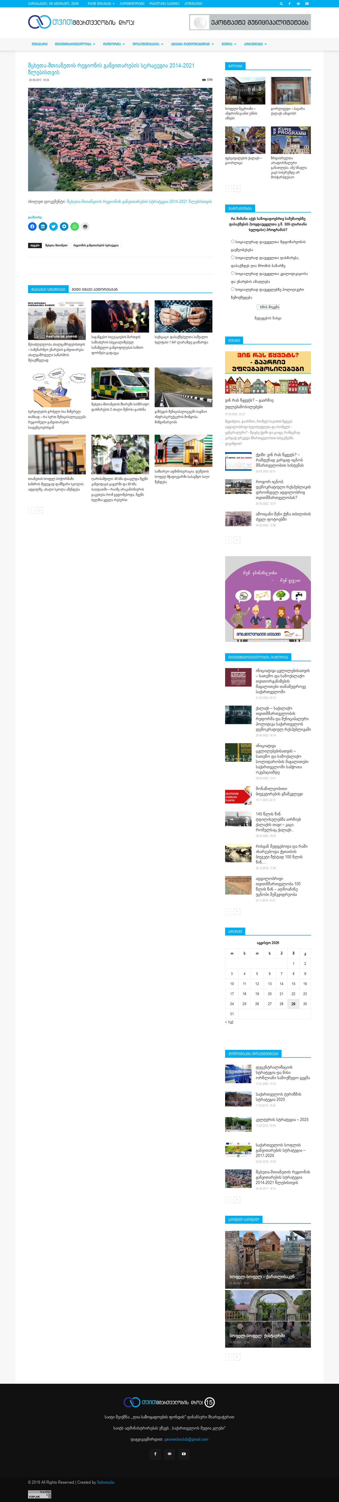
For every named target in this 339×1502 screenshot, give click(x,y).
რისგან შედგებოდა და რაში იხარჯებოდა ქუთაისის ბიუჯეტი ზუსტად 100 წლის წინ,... (281, 854)
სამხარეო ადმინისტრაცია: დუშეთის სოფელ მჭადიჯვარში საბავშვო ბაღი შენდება (182, 476)
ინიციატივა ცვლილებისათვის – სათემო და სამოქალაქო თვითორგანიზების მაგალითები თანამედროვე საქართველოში (283, 681)
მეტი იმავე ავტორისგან (95, 289)
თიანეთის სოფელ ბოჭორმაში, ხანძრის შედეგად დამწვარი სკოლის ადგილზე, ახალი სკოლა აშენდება (55, 484)
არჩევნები (253, 44)
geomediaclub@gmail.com (186, 1439)
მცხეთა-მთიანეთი (56, 245)
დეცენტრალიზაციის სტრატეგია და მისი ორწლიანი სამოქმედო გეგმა (283, 1072)
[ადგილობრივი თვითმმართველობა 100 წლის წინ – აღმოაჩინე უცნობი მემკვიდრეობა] (238, 885)
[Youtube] (307, 3)
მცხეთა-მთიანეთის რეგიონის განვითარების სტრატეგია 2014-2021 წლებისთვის (139, 202)
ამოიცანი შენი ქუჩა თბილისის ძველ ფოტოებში (283, 516)
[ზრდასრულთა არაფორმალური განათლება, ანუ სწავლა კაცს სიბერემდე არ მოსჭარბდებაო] (291, 140)
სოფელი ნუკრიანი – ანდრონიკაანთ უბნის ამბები (241, 113)
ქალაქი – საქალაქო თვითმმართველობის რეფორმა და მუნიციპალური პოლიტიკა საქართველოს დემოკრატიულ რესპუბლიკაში (283, 718)
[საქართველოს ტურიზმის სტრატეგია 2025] (238, 1099)
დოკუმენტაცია (146, 44)
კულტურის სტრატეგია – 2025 (282, 1120)
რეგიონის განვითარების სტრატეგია (96, 245)
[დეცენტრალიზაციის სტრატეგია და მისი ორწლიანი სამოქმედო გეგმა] (238, 1074)
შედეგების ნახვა (268, 318)
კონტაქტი (193, 4)
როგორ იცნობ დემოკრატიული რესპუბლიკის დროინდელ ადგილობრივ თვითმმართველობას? (283, 490)
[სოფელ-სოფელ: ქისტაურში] (268, 1319)
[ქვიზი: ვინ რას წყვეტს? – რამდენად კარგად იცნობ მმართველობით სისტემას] (238, 461)
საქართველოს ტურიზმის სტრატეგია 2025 (278, 1096)
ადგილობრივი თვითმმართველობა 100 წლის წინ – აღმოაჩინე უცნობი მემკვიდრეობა (278, 886)
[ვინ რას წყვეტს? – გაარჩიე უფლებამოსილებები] (268, 372)
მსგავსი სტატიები (48, 289)
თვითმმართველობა (73, 44)
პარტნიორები (132, 4)
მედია (227, 44)
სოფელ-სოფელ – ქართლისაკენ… (264, 1277)
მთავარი (39, 44)
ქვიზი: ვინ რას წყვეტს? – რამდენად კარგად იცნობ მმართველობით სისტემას (280, 460)
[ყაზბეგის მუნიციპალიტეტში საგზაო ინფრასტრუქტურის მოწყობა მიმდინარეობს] (183, 387)
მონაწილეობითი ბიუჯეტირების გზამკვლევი (279, 791)
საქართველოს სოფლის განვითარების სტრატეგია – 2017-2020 (280, 1150)
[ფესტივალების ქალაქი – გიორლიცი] (245, 140)
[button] (282, 4)
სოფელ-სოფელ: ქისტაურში (257, 1336)
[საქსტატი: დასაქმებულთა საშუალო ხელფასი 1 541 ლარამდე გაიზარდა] (183, 316)
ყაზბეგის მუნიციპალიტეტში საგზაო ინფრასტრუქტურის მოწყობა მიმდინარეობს (181, 417)
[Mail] (298, 3)
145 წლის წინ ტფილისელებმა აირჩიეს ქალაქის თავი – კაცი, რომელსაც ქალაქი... (278, 822)
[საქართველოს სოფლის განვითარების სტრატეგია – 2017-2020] (238, 1149)
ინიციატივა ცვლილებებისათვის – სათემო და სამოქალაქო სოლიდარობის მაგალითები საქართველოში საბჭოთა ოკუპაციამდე (282, 759)
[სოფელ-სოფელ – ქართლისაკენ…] (268, 1260)
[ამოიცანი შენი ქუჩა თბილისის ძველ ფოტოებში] (238, 518)
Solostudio (105, 1482)
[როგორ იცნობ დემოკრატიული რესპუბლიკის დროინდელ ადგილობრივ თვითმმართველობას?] (238, 486)
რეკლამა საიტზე (164, 4)
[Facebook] (289, 3)
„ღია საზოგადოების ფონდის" (159, 1417)
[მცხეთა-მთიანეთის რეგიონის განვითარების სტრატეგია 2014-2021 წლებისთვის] (238, 1178)
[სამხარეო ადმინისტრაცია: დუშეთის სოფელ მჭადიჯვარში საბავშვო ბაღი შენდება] (183, 451)
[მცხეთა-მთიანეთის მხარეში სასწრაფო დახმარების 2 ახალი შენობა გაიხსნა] (120, 383)
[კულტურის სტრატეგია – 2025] (238, 1124)
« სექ (229, 1021)
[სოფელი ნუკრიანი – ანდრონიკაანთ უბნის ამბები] (245, 91)
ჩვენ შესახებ (99, 4)
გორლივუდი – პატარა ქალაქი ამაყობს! (288, 111)
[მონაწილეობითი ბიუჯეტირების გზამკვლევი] (238, 795)
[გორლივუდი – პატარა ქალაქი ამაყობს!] (291, 91)
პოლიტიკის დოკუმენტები (253, 1054)
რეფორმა (112, 44)
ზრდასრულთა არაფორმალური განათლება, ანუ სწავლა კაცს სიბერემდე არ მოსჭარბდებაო (289, 168)
